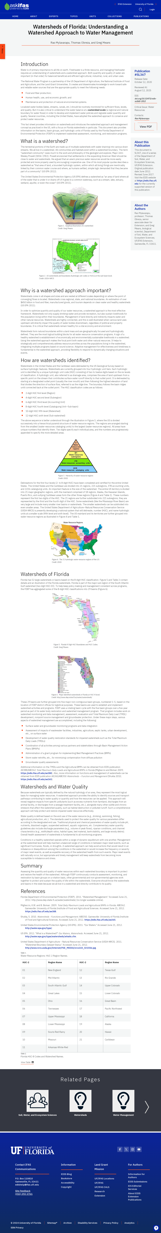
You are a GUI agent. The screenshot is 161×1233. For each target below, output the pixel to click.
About (33, 16)
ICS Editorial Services (134, 1187)
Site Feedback (22, 1190)
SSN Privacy (17, 1227)
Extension (100, 1195)
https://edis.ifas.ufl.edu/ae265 (36, 779)
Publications (141, 16)
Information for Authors (136, 1176)
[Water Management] (123, 1101)
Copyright (66, 1186)
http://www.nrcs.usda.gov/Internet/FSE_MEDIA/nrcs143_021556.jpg (60, 947)
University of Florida (144, 4)
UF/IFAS (99, 1182)
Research (100, 1191)
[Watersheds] (80, 1101)
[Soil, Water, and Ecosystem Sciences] (38, 1101)
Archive (67, 1222)
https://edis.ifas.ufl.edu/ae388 (36, 773)
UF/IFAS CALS (102, 1187)
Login (152, 9)
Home (15, 16)
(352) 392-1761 (24, 1193)
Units (92, 16)
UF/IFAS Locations (104, 1178)
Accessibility (67, 1182)
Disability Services (87, 1222)
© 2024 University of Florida (26, 1222)
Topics (74, 16)
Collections (115, 16)
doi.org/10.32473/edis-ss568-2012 (145, 100)
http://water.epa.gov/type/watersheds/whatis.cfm (50, 936)
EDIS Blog (66, 1174)
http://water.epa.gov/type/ (38, 928)
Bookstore (66, 1178)
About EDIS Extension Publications (134, 1196)
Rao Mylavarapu (142, 118)
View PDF (146, 126)
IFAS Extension (125, 4)
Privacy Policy (110, 1222)
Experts (53, 16)
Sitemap (51, 1222)
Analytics (129, 1222)
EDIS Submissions (137, 1181)
